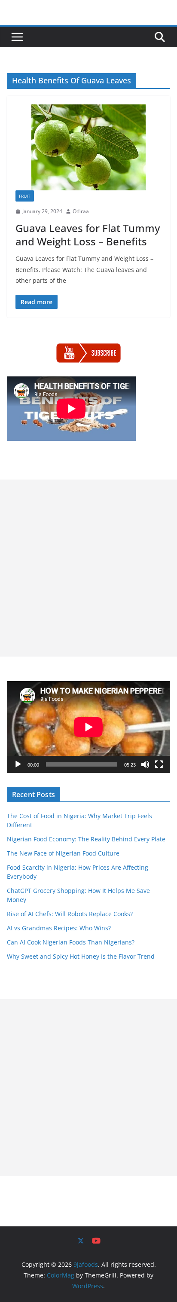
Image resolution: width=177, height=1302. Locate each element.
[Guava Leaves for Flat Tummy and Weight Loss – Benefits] (88, 147)
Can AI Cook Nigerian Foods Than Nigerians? (70, 942)
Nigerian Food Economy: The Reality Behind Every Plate (86, 839)
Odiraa (81, 211)
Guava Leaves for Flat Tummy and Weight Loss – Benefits (87, 234)
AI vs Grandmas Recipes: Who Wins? (59, 928)
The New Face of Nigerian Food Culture (63, 853)
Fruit (25, 196)
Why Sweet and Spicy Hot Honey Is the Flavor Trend (81, 956)
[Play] (18, 764)
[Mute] (145, 764)
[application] (88, 727)
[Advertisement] (88, 568)
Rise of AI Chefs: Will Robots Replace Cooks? (70, 914)
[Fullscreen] (159, 764)
